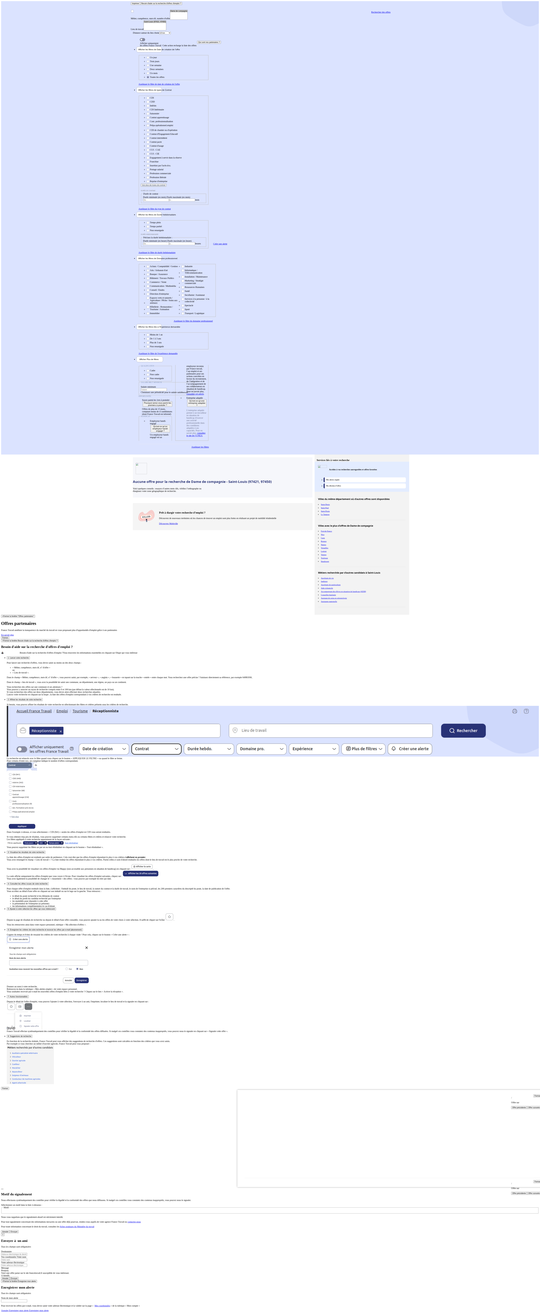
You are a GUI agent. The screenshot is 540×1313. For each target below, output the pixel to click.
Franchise (154, 161)
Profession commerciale (160, 173)
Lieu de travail (137, 29)
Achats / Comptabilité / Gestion (164, 266)
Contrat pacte (156, 142)
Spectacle (189, 305)
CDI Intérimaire (157, 109)
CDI (152, 98)
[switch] (142, 39)
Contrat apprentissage (159, 117)
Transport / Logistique (194, 313)
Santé (187, 291)
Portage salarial (156, 169)
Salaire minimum (148, 387)
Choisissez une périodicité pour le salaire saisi (161, 392)
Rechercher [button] (381, 12)
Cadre (152, 370)
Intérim (153, 105)
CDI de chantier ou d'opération (163, 130)
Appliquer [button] (159, 84)
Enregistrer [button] (39, 1310)
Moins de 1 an (156, 334)
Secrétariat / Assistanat (195, 295)
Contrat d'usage (157, 146)
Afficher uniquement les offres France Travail (168, 44)
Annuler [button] (15, 1310)
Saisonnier (154, 113)
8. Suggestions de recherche (19, 1036)
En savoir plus (7, 635)
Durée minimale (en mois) (155, 197)
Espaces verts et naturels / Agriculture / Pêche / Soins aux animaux (163, 300)
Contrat (150, 90)
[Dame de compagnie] (178, 11)
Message (5, 1268)
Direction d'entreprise (159, 294)
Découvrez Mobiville (168, 523)
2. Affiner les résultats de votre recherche (24, 700)
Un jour (153, 57)
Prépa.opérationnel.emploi (161, 125)
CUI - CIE (154, 154)
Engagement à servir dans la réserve (166, 157)
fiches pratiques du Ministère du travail (77, 1226)
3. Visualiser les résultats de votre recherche (26, 852)
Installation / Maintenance (196, 277)
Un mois (154, 73)
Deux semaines (156, 69)
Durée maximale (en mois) (178, 197)
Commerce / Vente (158, 282)
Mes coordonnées (102, 1306)
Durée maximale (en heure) (179, 241)
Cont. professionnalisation (161, 121)
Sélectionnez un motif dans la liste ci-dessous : (21, 1205)
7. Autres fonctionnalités (18, 997)
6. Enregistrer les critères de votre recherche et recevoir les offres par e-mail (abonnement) (45, 930)
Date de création (150, 49)
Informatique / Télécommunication (193, 271)
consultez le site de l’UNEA (195, 434)
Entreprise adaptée (194, 398)
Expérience (150, 327)
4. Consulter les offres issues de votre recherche (28, 884)
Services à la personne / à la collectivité (197, 300)
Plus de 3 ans (156, 342)
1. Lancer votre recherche (18, 658)
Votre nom (21, 1257)
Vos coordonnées (9, 1257)
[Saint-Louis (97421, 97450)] (155, 22)
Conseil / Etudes (157, 290)
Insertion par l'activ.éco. (160, 165)
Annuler (5, 1232)
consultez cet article (195, 394)
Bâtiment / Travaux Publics (162, 278)
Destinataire (6, 1251)
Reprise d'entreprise (158, 181)
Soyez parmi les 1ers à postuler (155, 400)
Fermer (5, 638)
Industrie (189, 266)
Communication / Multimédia (163, 286)
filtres (149, 359)
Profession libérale (158, 177)
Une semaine (155, 65)
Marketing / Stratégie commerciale (194, 281)
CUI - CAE (155, 150)
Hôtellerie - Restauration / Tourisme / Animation (161, 308)
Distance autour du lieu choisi (146, 33)
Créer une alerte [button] (220, 244)
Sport (187, 309)
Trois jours (154, 61)
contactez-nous (134, 1222)
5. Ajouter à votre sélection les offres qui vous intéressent (31, 909)
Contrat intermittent (158, 138)
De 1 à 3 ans (155, 338)
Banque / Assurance (159, 274)
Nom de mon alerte (9, 1298)
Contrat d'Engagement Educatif (164, 134)
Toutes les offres (157, 77)
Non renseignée (157, 230)
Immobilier (155, 313)
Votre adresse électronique (12, 1262)
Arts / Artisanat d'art (159, 270)
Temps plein (155, 222)
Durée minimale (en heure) (155, 241)
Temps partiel (156, 226)
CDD (152, 102)
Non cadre (154, 374)
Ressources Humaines (194, 287)
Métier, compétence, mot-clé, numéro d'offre (150, 18)
